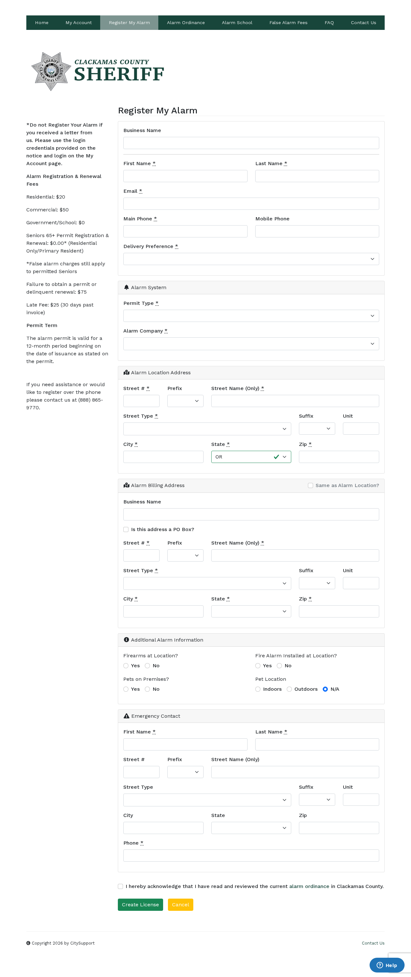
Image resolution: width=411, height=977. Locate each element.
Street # (136, 388)
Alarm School (237, 22)
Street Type (140, 416)
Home (41, 22)
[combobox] (251, 344)
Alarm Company (145, 331)
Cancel (180, 905)
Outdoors (306, 689)
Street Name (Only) (237, 388)
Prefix (174, 388)
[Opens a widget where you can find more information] (387, 966)
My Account (79, 22)
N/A (334, 689)
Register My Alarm (129, 22)
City (130, 444)
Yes (135, 665)
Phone (133, 843)
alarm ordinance (309, 886)
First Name (139, 163)
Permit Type (141, 303)
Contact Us (363, 22)
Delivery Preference (150, 246)
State (220, 444)
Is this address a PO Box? (162, 529)
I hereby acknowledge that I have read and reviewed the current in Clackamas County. (255, 886)
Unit (348, 416)
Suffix (306, 416)
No (156, 665)
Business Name (142, 130)
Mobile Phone (272, 219)
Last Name (271, 163)
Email (132, 191)
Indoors (272, 689)
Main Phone (140, 219)
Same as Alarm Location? (347, 485)
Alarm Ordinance (186, 22)
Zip (305, 444)
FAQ (329, 22)
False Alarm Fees (288, 22)
